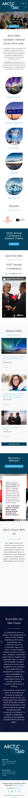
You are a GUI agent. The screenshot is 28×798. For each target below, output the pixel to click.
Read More (6, 367)
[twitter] (25, 3)
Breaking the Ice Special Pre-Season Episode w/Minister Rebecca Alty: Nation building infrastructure (14, 395)
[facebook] (20, 3)
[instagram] (19, 791)
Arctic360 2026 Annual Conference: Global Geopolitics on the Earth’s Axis (14, 358)
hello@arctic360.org (18, 785)
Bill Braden (18, 788)
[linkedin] (23, 3)
